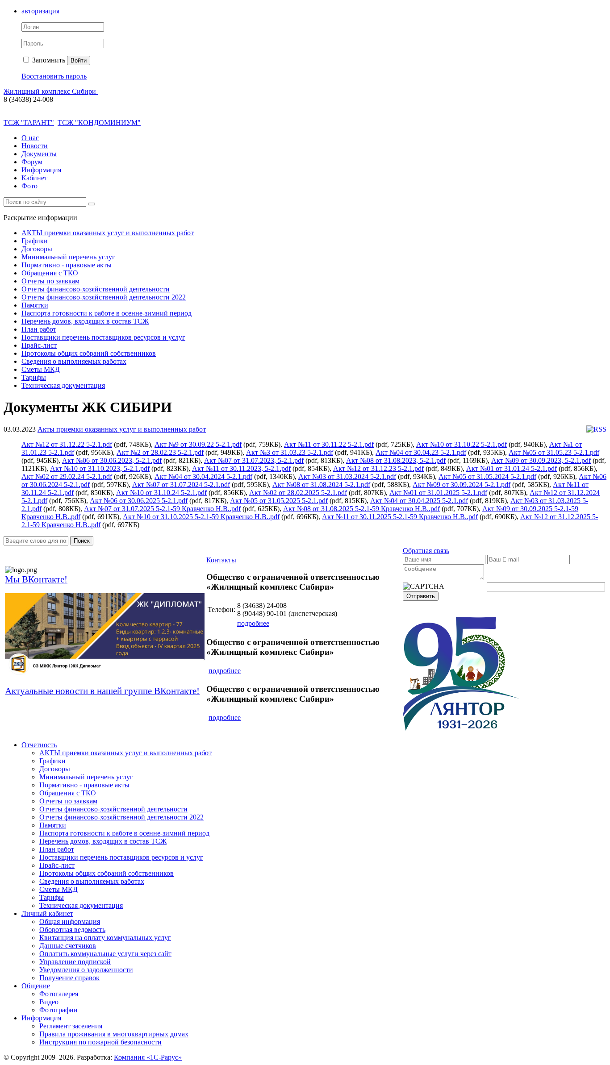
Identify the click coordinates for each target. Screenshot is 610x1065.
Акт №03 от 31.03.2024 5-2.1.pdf (347, 476)
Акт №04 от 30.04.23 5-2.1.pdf (421, 452)
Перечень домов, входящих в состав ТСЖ (85, 321)
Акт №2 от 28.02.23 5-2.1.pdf (160, 452)
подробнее (253, 623)
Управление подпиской (75, 961)
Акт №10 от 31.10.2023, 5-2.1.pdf (100, 468)
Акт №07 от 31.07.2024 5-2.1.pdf (181, 484)
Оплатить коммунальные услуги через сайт (105, 953)
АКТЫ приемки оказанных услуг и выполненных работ (107, 233)
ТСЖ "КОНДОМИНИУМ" (99, 122)
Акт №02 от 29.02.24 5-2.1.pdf (66, 476)
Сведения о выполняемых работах (73, 361)
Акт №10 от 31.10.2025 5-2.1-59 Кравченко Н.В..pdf (201, 516)
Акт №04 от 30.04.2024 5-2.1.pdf (203, 476)
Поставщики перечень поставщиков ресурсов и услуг (103, 337)
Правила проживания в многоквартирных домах (113, 1034)
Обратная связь (426, 550)
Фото (29, 186)
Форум (31, 162)
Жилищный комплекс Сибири (51, 91)
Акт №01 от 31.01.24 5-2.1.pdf (511, 468)
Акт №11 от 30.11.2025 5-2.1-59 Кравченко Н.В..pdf (400, 516)
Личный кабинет (47, 913)
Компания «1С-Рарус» (148, 1057)
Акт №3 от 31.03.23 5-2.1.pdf (289, 452)
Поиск (82, 540)
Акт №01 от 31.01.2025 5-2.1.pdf (438, 492)
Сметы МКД (40, 369)
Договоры (36, 249)
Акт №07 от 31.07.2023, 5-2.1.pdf (254, 460)
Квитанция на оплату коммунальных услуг (105, 937)
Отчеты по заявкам (50, 281)
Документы (39, 154)
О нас (30, 137)
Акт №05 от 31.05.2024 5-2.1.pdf (487, 476)
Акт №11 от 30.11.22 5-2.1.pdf (329, 444)
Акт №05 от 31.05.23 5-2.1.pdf (554, 452)
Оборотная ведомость (72, 929)
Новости (34, 146)
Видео (48, 1002)
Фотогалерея (58, 994)
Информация (41, 170)
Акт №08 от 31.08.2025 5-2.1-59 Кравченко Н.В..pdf (361, 508)
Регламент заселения (70, 1026)
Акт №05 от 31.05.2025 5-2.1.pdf (279, 500)
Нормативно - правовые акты (66, 265)
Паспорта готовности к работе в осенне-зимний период (106, 313)
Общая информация (69, 921)
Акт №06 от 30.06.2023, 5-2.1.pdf (112, 460)
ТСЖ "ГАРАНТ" (29, 122)
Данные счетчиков (67, 945)
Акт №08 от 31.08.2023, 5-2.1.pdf (396, 460)
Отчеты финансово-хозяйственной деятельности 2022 (103, 297)
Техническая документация (63, 385)
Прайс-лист (39, 345)
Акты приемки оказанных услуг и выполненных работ (122, 429)
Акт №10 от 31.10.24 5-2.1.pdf (161, 492)
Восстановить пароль (54, 76)
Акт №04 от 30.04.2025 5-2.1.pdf (419, 500)
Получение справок (69, 978)
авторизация (40, 11)
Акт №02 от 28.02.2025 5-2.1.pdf (298, 492)
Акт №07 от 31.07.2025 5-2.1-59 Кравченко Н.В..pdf (162, 508)
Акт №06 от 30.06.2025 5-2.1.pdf (139, 500)
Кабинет (34, 178)
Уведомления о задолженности (86, 969)
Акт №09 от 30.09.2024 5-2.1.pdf (461, 484)
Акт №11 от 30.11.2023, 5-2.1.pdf (241, 468)
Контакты (221, 560)
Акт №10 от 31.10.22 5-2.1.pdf (461, 444)
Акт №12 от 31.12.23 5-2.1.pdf (378, 468)
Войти (79, 60)
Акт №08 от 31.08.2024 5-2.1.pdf (321, 484)
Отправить (420, 596)
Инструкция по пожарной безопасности (100, 1042)
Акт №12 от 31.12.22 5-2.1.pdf (66, 444)
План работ (38, 329)
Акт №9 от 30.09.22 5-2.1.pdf (198, 444)
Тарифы (33, 377)
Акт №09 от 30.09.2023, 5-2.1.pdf (541, 460)
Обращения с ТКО (49, 273)
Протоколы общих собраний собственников (88, 353)
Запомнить (47, 60)
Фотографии (58, 1010)
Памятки (34, 305)
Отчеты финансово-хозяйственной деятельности (95, 289)
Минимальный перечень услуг (68, 257)
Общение (35, 986)
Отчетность (39, 745)
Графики (34, 241)
